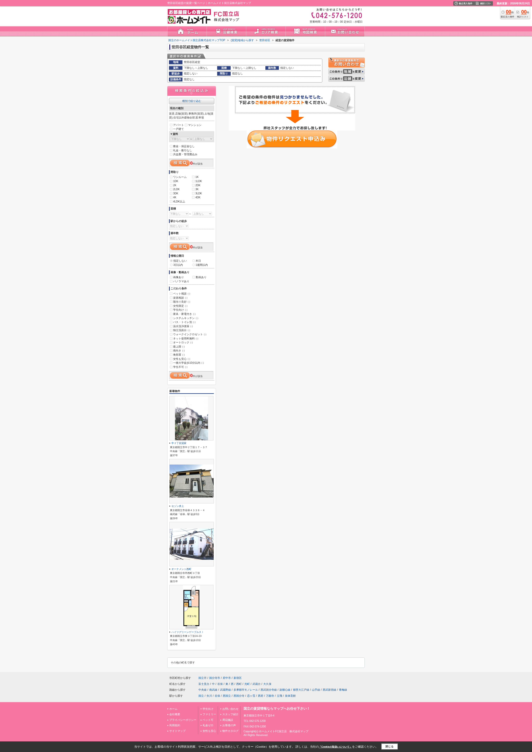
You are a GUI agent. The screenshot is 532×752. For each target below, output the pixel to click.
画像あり (178, 277)
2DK (198, 185)
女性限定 (180, 305)
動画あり (201, 277)
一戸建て (178, 129)
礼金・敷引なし (182, 150)
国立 (201, 695)
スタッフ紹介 (230, 714)
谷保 (220, 683)
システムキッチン (185, 318)
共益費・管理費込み (185, 154)
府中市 (227, 677)
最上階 (179, 346)
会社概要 (174, 714)
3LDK (198, 193)
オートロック (183, 342)
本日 (198, 260)
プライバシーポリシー (182, 719)
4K (174, 197)
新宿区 (238, 677)
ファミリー (209, 714)
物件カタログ (230, 730)
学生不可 (180, 367)
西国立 (227, 695)
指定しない (180, 260)
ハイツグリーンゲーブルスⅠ (187, 632)
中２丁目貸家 (178, 443)
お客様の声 (229, 725)
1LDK (198, 181)
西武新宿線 (329, 689)
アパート (178, 125)
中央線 (202, 689)
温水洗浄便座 (183, 326)
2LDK (176, 189)
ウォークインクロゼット (189, 334)
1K (197, 177)
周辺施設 (227, 719)
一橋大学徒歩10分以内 (188, 362)
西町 (239, 683)
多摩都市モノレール (246, 689)
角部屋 (179, 354)
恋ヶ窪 (251, 695)
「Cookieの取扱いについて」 (335, 746)
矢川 (209, 695)
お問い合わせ (230, 708)
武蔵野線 (225, 689)
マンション (195, 125)
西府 (260, 695)
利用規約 (174, 725)
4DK (198, 197)
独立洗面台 (181, 330)
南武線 (213, 689)
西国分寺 (239, 695)
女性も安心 (181, 358)
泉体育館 (290, 695)
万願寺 (270, 695)
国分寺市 (214, 677)
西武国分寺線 (269, 689)
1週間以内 (202, 264)
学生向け (180, 309)
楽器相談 (180, 297)
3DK (175, 193)
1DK (175, 181)
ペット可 (208, 719)
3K (197, 189)
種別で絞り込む (191, 100)
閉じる (389, 746)
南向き (179, 350)
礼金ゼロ (208, 725)
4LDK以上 (179, 201)
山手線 (316, 689)
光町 (247, 683)
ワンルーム (180, 177)
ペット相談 (181, 293)
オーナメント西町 (181, 569)
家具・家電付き (184, 314)
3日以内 (178, 264)
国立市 (202, 677)
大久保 (267, 683)
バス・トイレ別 (184, 322)
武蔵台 (256, 683)
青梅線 (343, 689)
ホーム (173, 708)
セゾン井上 (177, 506)
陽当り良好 (181, 301)
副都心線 (285, 689)
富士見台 (203, 683)
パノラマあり (181, 281)
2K (174, 185)
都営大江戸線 (301, 689)
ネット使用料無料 (185, 338)
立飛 (279, 695)
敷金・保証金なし (184, 146)
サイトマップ (177, 730)
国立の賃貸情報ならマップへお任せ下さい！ (277, 708)
